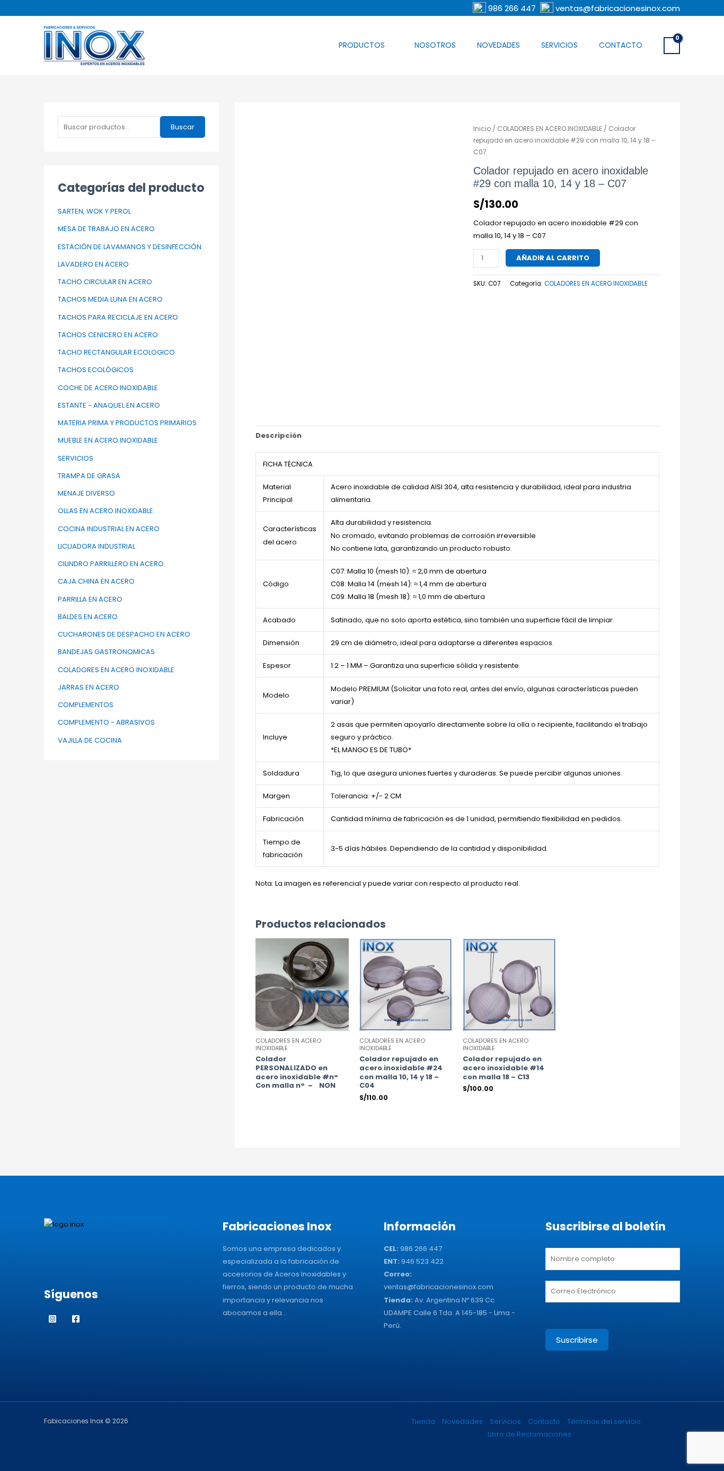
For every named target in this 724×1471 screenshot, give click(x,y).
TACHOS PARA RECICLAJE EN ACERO (118, 317)
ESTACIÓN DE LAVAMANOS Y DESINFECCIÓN (129, 247)
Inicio (482, 128)
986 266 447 (513, 8)
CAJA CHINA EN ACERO (96, 581)
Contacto (620, 45)
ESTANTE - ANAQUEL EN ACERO (109, 405)
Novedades (498, 45)
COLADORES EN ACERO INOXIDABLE (116, 670)
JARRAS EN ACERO (88, 687)
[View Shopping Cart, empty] (672, 45)
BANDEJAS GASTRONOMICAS (106, 652)
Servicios (559, 45)
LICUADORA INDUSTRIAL (96, 546)
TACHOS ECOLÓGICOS (96, 370)
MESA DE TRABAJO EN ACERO (106, 229)
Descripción (278, 435)
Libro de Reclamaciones (529, 1434)
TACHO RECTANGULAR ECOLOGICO (116, 352)
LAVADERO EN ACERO (93, 264)
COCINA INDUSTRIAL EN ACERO (109, 529)
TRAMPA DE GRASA (89, 476)
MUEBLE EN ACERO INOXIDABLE (108, 440)
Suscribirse (577, 1339)
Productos (362, 45)
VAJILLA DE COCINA (90, 740)
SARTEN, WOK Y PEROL (94, 211)
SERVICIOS (75, 458)
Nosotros (435, 45)
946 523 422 (422, 1261)
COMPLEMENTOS (85, 705)
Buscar (183, 127)
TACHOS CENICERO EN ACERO (108, 335)
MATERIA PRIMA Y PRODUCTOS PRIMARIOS (127, 423)
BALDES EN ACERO (88, 617)
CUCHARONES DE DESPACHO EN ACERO (124, 634)
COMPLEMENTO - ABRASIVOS (106, 722)
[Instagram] (52, 1318)
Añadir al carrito (552, 258)
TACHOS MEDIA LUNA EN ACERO (110, 299)
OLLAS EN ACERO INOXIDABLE (105, 511)
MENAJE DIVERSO (86, 493)
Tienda (423, 1421)
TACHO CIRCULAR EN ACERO (105, 282)
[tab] (278, 435)
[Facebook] (75, 1318)
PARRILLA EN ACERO (90, 599)
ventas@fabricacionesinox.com (617, 8)
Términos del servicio (604, 1421)
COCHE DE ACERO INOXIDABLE (108, 388)
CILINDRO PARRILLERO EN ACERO (111, 564)
